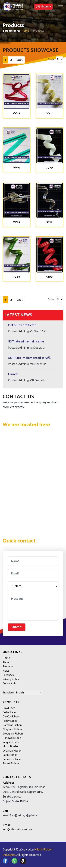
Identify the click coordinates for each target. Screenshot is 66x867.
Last (19, 60)
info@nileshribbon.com (17, 829)
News (6, 671)
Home (25, 30)
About (6, 662)
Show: (51, 60)
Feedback (8, 675)
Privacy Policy (11, 679)
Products (8, 667)
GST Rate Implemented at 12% (29, 358)
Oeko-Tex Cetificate (22, 325)
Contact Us (9, 684)
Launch (13, 374)
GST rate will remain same (26, 341)
